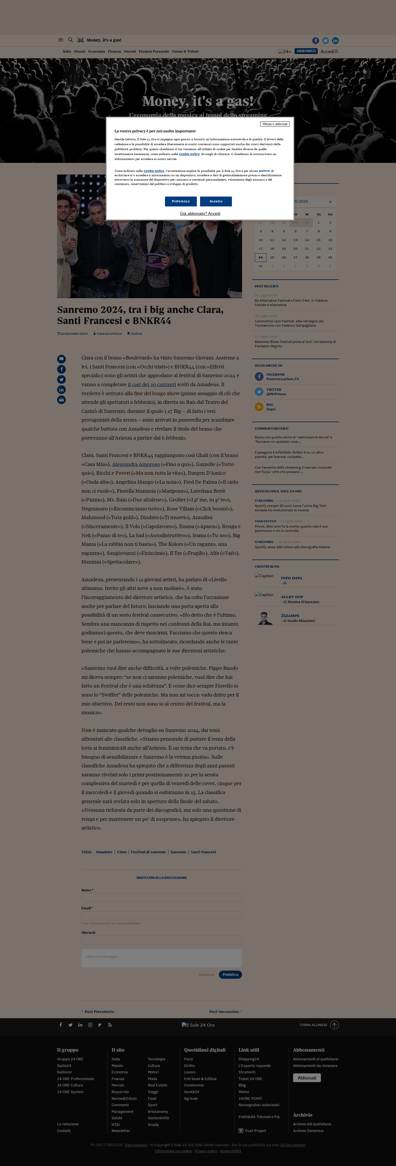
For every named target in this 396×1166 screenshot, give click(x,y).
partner (264, 170)
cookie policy (189, 154)
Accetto (216, 201)
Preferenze (181, 201)
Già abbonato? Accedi (200, 213)
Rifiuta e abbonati (275, 124)
